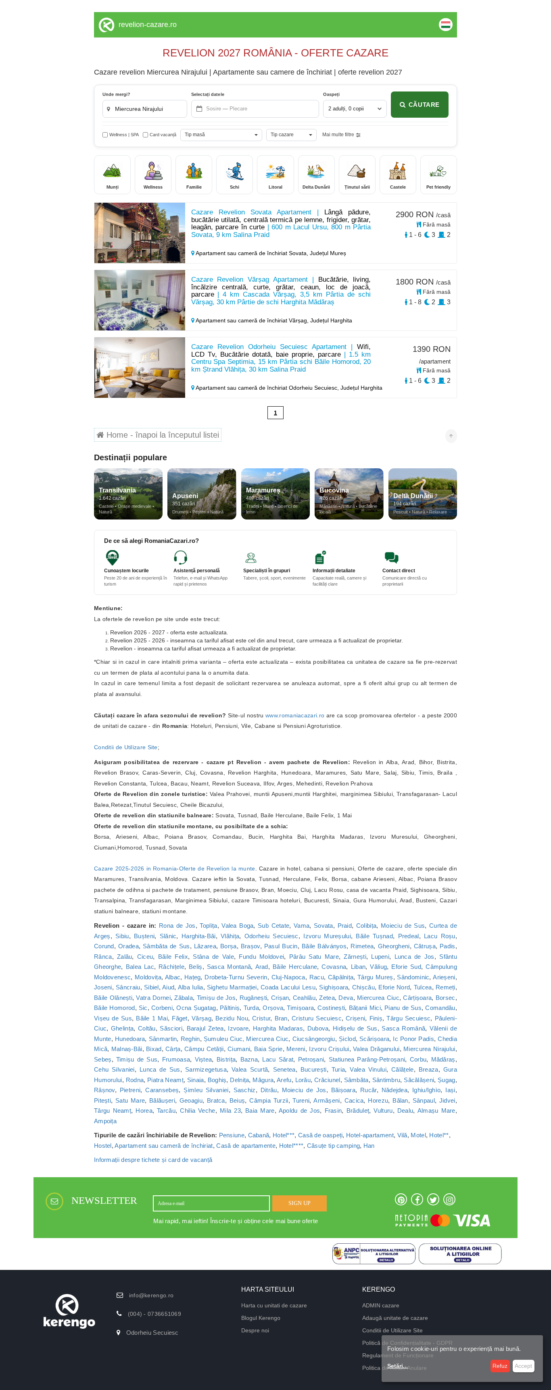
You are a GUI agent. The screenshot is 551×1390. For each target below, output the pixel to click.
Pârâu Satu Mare (314, 956)
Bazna (249, 1059)
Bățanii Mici (365, 1007)
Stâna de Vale (213, 956)
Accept (523, 1366)
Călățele (402, 1069)
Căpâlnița (341, 977)
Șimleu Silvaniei (206, 1090)
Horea (144, 1110)
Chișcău (363, 987)
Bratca (216, 1100)
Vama (301, 925)
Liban (358, 966)
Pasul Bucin (281, 946)
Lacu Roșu (439, 936)
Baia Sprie (268, 1048)
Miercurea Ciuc (378, 997)
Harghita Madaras (278, 1028)
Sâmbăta (356, 1079)
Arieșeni (444, 977)
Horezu (378, 1100)
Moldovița (148, 977)
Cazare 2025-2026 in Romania (135, 868)
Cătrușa (425, 946)
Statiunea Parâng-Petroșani (367, 1059)
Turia (338, 1069)
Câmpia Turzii (268, 1100)
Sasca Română (403, 1028)
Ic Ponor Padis (413, 1038)
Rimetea (362, 946)
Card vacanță (163, 134)
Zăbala (183, 997)
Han (369, 1145)
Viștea (203, 1059)
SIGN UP (299, 1203)
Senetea (284, 1069)
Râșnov (104, 1090)
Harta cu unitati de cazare (274, 1305)
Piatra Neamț (165, 1079)
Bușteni (144, 936)
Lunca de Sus (160, 1069)
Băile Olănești (113, 997)
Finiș (376, 1018)
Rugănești (253, 997)
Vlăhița (230, 936)
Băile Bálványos (324, 946)
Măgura (263, 1079)
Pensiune (231, 1135)
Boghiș (217, 1079)
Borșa (228, 946)
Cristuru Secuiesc (317, 1018)
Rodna (135, 1079)
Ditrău (269, 1090)
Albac (173, 977)
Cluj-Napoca (288, 977)
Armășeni (326, 1100)
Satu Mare (130, 1100)
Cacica (354, 1100)
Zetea (327, 997)
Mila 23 (230, 1110)
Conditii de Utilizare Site (126, 747)
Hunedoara (130, 1038)
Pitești (102, 1100)
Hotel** (439, 1135)
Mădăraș (443, 1059)
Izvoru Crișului (329, 1048)
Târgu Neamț (112, 1110)
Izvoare (238, 1028)
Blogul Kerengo (260, 1318)
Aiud (168, 987)
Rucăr (368, 1090)
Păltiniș (230, 1007)
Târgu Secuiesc (408, 1018)
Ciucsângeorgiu (313, 1038)
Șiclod (347, 1038)
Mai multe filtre (338, 134)
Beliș (195, 966)
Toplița (208, 925)
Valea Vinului (368, 1069)
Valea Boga (237, 925)
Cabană (258, 1135)
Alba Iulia (190, 987)
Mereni (295, 1048)
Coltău (147, 1028)
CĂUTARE (424, 104)
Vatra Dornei (153, 997)
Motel (418, 1135)
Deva (345, 997)
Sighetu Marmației (232, 987)
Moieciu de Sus (403, 925)
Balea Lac (140, 966)
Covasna (333, 966)
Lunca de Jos (414, 956)
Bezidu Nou (231, 1018)
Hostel (103, 1145)
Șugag (446, 1079)
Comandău (440, 1007)
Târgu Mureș (375, 977)
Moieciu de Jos (304, 1090)
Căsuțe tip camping (333, 1145)
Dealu (405, 1110)
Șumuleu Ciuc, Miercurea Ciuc (246, 1038)
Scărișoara (374, 1038)
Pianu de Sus (403, 1007)
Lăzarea (205, 946)
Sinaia (195, 1079)
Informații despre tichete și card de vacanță (153, 1159)
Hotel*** (283, 1135)
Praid (345, 925)
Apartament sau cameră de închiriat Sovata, (252, 253)
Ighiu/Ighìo (426, 1090)
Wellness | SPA (124, 134)
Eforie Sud (406, 966)
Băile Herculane (295, 966)
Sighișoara (333, 987)
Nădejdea (394, 1090)
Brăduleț (357, 1110)
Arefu (284, 1079)
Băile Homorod (114, 1007)
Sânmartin (163, 1038)
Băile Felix (173, 956)
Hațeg (192, 977)
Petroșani (311, 1059)
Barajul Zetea (205, 1028)
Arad (261, 966)
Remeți (445, 987)
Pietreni (130, 1090)
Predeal (408, 936)
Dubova (318, 1028)
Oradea (128, 946)
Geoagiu (190, 1100)
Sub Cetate (273, 925)
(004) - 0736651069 (154, 1314)
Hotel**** (291, 1145)
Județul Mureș (328, 253)
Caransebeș (162, 1090)
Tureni (300, 1100)
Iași (450, 1090)
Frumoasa (176, 1059)
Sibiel (151, 987)
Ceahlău (304, 997)
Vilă (402, 1135)
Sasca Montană (229, 966)
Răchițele (171, 966)
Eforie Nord (394, 987)
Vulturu (383, 1110)
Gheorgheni (394, 946)
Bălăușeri (162, 1100)
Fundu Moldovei (261, 956)
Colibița (366, 925)
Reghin (190, 1038)
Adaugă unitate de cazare (395, 1318)
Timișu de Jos (216, 997)
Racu (316, 977)
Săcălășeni (419, 1079)
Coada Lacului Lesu (288, 987)
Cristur (261, 1018)
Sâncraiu (128, 987)
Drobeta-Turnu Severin (236, 977)
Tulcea (423, 987)
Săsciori (171, 1028)
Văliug (378, 966)
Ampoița (105, 1121)
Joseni (103, 987)
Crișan (280, 997)
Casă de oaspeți (320, 1135)
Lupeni (380, 956)
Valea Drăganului (376, 1048)
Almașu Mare (436, 1110)
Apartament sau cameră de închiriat (164, 1145)
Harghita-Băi (199, 936)
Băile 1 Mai (152, 1018)
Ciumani (238, 1048)
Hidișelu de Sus (355, 1028)
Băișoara (343, 1090)
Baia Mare (259, 1110)
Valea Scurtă (250, 1069)
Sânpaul (424, 1100)
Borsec (445, 997)
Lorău (303, 1079)
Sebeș (103, 1059)
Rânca (103, 956)
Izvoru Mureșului (327, 936)
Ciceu (145, 956)
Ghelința (122, 1028)
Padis (447, 946)
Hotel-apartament (370, 1135)
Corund (104, 946)
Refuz (500, 1366)
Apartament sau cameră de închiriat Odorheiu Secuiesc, (267, 387)
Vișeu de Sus (113, 1018)
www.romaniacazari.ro (294, 715)
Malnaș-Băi (126, 1048)
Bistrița (226, 1059)
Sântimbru (386, 1079)
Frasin (333, 1110)
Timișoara (300, 1007)
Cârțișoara (417, 997)
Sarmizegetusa (206, 1069)
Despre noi (255, 1330)
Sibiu (122, 936)
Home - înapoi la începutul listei (161, 434)
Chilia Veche (197, 1110)
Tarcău (166, 1110)
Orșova (273, 1007)
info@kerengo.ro (151, 1295)
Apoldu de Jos (299, 1110)
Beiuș (237, 1100)
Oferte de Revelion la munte (217, 868)
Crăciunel (327, 1079)
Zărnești (355, 956)
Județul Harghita (331, 320)
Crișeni (355, 1018)
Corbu (418, 1059)
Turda (251, 1007)
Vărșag (201, 1018)
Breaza (428, 1069)
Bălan (400, 1100)
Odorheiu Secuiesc (271, 936)
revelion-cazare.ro (148, 25)
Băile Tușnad (374, 936)
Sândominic (413, 977)
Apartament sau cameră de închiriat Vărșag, (252, 320)
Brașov (250, 946)
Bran (281, 1018)
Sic (143, 1007)
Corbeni (162, 1007)
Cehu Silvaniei (114, 1069)
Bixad (154, 1048)
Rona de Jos (177, 925)
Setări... (397, 1366)
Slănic (168, 936)
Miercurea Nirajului (429, 1048)
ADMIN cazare (380, 1305)
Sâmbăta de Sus (166, 946)
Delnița (239, 1079)
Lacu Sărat (277, 1059)
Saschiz (245, 1090)
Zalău (124, 956)
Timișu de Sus (136, 1059)
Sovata (323, 925)
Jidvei (447, 1100)
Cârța (173, 1048)
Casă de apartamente (246, 1145)
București (314, 1069)
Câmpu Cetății (204, 1048)
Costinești (331, 1007)
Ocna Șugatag (196, 1007)
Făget (180, 1018)
